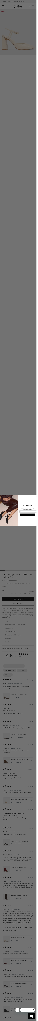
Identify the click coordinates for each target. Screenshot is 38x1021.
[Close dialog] (36, 496)
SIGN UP (28, 514)
